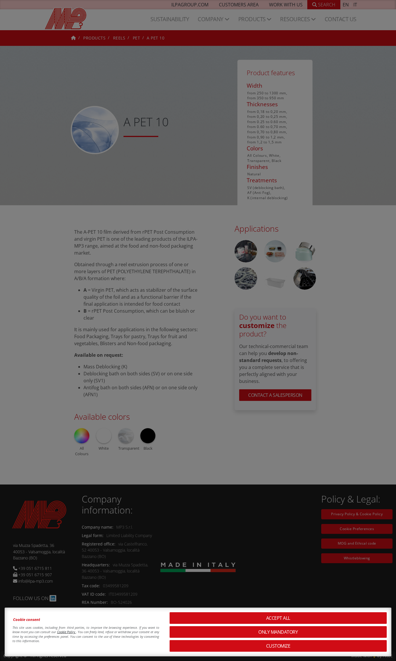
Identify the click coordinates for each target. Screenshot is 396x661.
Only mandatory (278, 632)
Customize (278, 646)
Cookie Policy (66, 632)
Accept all (278, 618)
